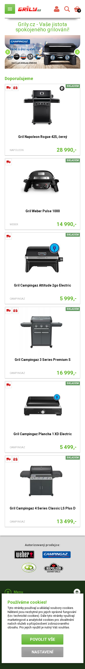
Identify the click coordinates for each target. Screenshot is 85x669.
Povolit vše (42, 639)
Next (75, 52)
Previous (9, 52)
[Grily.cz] (29, 8)
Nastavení (42, 652)
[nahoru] (77, 592)
